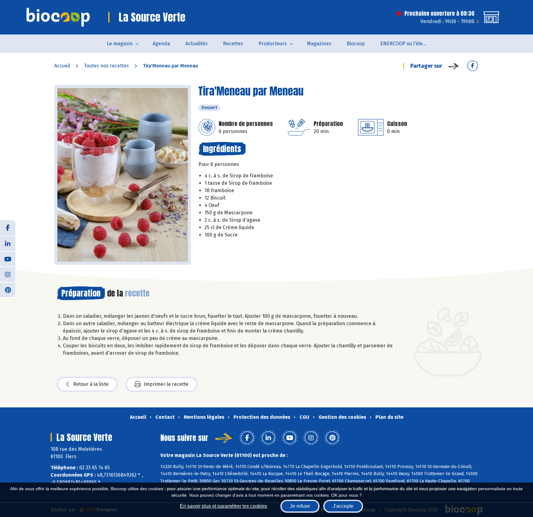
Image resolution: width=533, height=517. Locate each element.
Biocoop (356, 43)
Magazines (319, 43)
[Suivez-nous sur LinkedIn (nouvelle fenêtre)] (7, 243)
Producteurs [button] (272, 43)
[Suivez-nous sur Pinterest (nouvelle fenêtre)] (7, 289)
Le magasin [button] (120, 43)
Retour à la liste (91, 384)
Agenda (161, 43)
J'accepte (343, 506)
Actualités (196, 43)
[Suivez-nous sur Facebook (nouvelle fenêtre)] (7, 228)
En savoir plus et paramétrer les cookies (223, 506)
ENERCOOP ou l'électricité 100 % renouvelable (407, 43)
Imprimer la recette (166, 384)
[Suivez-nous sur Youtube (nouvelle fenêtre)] (7, 258)
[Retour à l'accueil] (58, 17)
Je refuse (300, 506)
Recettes (233, 43)
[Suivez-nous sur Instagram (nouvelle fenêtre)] (7, 274)
